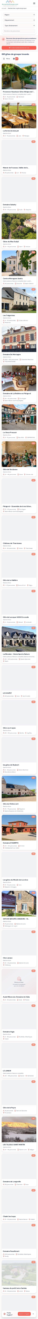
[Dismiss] (33, 1314)
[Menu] (34, 3)
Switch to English (24, 1314)
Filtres (8, 59)
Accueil (4, 8)
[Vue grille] (13, 58)
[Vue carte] (16, 58)
